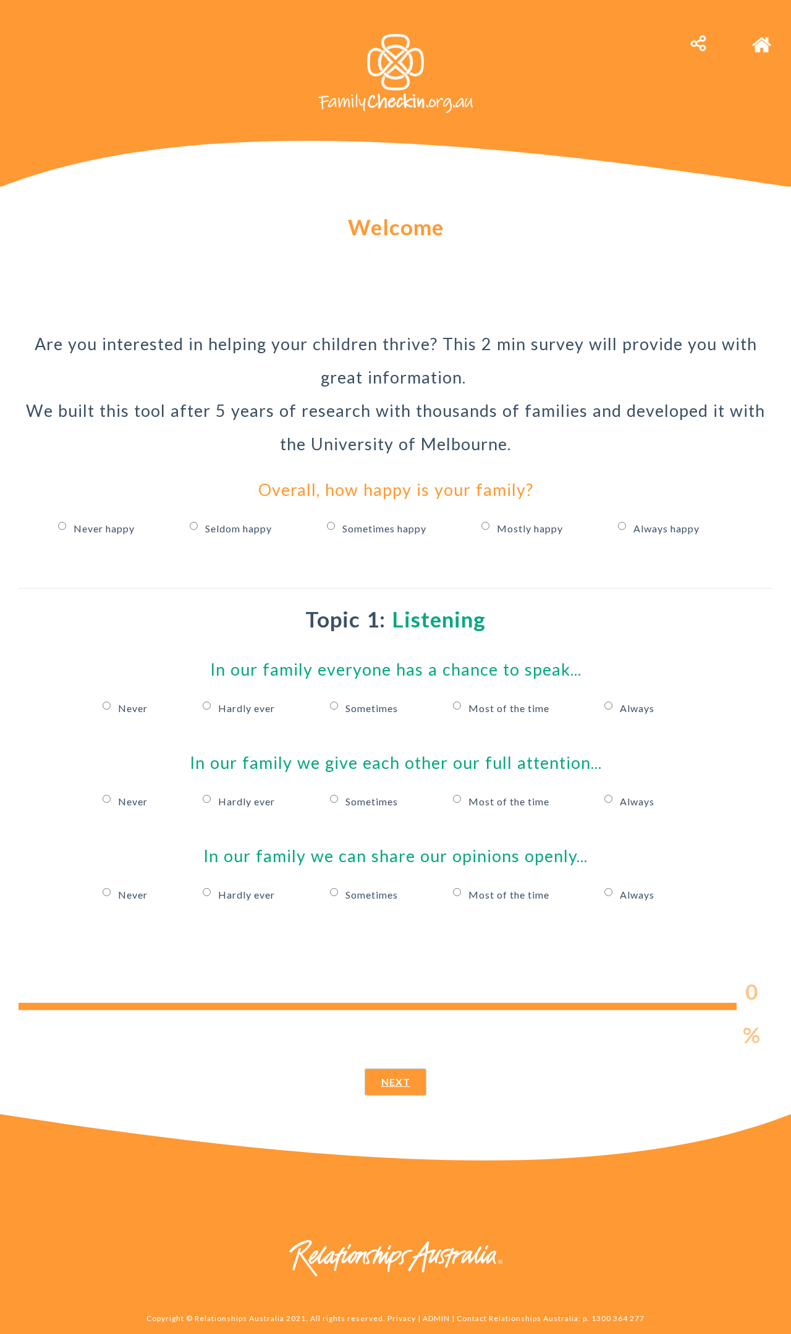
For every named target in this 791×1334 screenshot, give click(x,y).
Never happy (105, 528)
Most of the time (510, 708)
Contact (472, 1318)
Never (134, 708)
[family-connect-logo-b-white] (395, 38)
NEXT (395, 1082)
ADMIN (436, 1318)
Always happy (666, 528)
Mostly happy (531, 528)
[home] (761, 38)
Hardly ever (247, 708)
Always (637, 708)
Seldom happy (239, 528)
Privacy (401, 1318)
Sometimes (372, 708)
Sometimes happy (385, 528)
